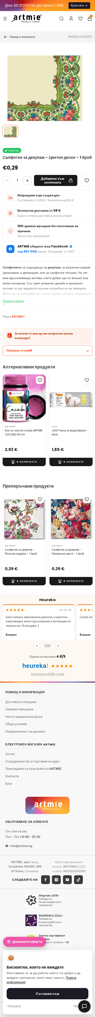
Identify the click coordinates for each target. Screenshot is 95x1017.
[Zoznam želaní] (80, 18)
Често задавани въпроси (24, 716)
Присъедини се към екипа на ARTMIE (33, 769)
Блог (8, 783)
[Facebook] (45, 879)
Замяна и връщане (19, 709)
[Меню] (5, 18)
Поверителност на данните (25, 731)
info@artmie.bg (21, 846)
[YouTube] (67, 879)
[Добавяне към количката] (24, 462)
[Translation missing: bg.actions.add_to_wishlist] (40, 380)
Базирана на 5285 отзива (47, 674)
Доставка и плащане (20, 702)
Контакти (12, 776)
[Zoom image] (45, 93)
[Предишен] (36, 645)
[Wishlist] (86, 180)
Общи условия (16, 724)
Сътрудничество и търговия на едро (32, 761)
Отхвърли (14, 1006)
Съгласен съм (47, 993)
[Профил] (71, 18)
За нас (10, 754)
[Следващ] (58, 645)
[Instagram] (56, 879)
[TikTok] (78, 879)
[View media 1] (11, 131)
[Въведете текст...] (61, 18)
